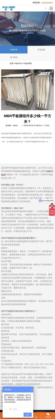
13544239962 (47, 3)
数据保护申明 (40, 412)
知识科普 (13, 50)
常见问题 (41, 50)
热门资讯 (13, 57)
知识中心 (19, 63)
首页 (11, 63)
